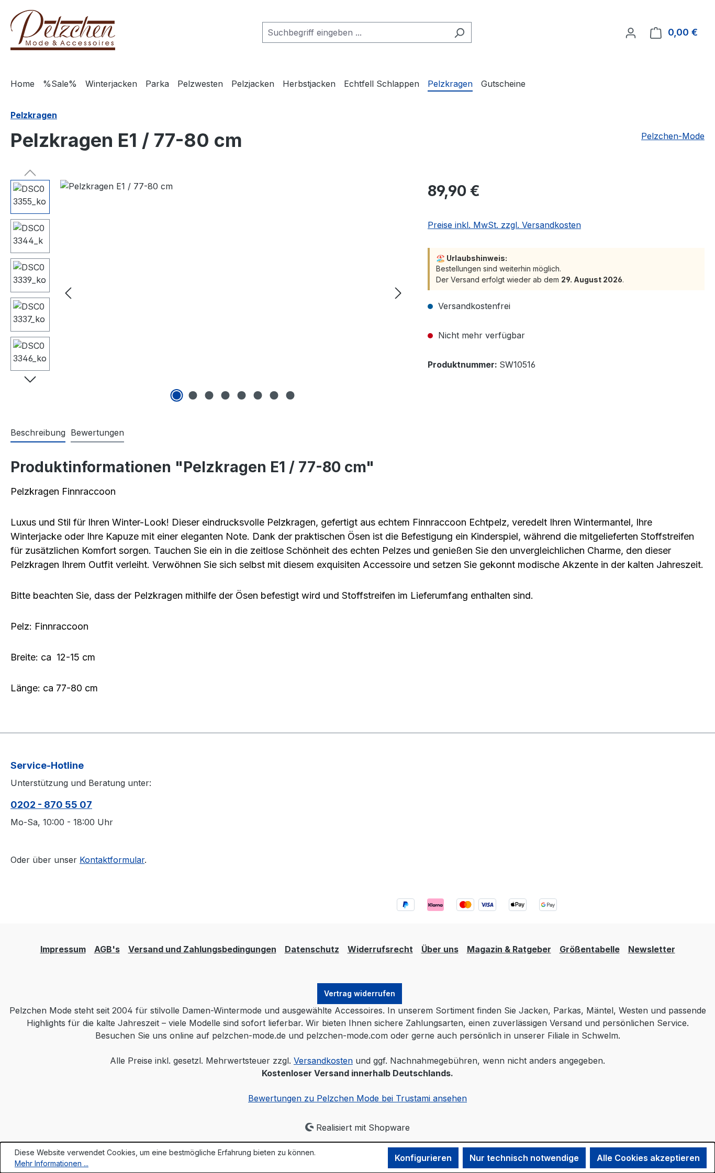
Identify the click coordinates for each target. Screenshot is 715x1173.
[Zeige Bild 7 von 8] (274, 395)
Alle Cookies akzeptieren (648, 1158)
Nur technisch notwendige (524, 1158)
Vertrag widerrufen (359, 993)
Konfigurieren (423, 1158)
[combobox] (355, 32)
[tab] (37, 433)
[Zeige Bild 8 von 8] (290, 395)
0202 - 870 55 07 (51, 804)
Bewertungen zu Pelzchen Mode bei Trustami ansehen (357, 1098)
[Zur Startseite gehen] (62, 30)
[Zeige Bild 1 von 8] (176, 395)
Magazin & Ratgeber (509, 949)
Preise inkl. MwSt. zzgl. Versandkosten (504, 225)
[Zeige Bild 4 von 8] (225, 395)
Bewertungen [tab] (97, 432)
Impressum (63, 949)
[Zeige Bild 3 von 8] (209, 395)
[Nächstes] (398, 293)
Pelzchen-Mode (673, 136)
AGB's (107, 949)
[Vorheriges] (68, 293)
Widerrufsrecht (380, 949)
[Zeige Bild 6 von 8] (257, 395)
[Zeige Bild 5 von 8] (241, 395)
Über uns (440, 949)
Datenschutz (312, 949)
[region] (208, 292)
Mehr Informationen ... (51, 1163)
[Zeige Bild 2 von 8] (192, 395)
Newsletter (651, 949)
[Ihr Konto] (630, 32)
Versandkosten (323, 1060)
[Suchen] (459, 32)
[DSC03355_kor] (233, 292)
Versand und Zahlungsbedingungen (202, 949)
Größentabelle (590, 949)
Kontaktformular (112, 860)
